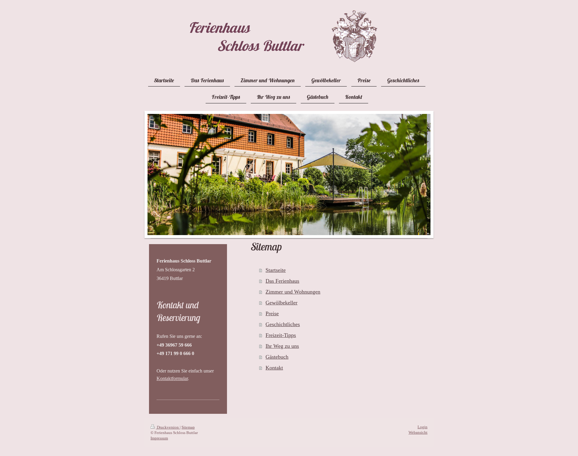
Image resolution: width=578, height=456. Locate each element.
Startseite (276, 270)
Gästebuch (277, 357)
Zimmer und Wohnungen (293, 292)
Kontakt (274, 368)
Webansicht (418, 432)
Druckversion (168, 427)
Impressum (159, 438)
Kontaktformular (172, 378)
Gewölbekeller (281, 303)
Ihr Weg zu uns (282, 346)
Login (422, 427)
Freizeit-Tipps (281, 335)
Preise (272, 313)
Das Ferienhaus (282, 281)
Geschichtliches (283, 324)
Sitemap (188, 427)
